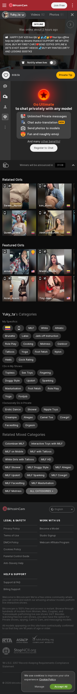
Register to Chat (43, 147)
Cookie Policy (47, 679)
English (59, 509)
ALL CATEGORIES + (42, 491)
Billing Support (12, 589)
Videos (38, 14)
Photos (56, 14)
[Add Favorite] (6, 75)
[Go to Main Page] (23, 5)
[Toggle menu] (4, 5)
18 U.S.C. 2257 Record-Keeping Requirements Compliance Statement (35, 665)
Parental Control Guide (16, 556)
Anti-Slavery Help (13, 563)
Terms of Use (11, 535)
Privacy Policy (12, 528)
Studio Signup (48, 535)
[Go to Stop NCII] (25, 651)
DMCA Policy (11, 542)
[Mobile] (19, 328)
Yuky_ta (8, 314)
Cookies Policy (12, 549)
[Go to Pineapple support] (6, 651)
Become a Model (49, 528)
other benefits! (50, 141)
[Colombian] (7, 328)
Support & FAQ (12, 582)
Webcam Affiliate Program (54, 542)
